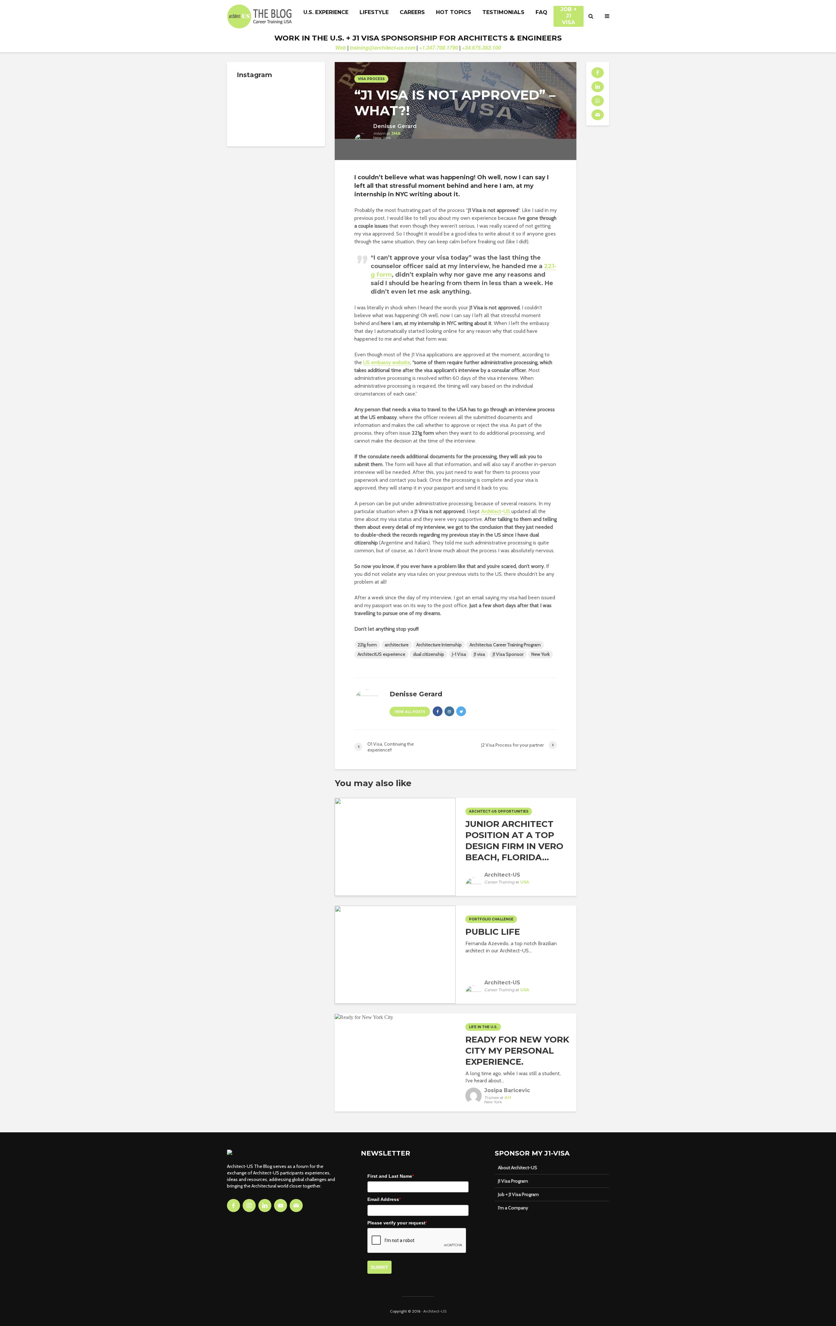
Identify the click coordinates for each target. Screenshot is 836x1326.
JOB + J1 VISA (568, 12)
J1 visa (479, 654)
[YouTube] (280, 1205)
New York (540, 654)
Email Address (384, 1199)
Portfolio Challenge (491, 919)
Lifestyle (374, 12)
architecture (397, 645)
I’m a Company (513, 1208)
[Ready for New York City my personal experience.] (364, 1017)
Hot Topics (453, 12)
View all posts (409, 712)
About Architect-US (517, 1168)
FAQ (541, 12)
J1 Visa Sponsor (508, 654)
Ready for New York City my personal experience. (517, 1050)
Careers (412, 12)
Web (340, 47)
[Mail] (296, 1205)
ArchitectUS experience (381, 654)
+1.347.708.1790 (438, 47)
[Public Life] (395, 954)
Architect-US (495, 511)
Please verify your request (397, 1222)
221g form (367, 645)
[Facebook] (233, 1205)
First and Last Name (390, 1176)
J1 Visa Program (513, 1181)
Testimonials (503, 12)
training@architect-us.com (382, 47)
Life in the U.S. (483, 1027)
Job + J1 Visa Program (518, 1194)
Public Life (492, 932)
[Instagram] (249, 1205)
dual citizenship (428, 654)
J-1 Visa (459, 654)
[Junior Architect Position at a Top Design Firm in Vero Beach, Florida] (395, 846)
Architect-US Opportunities (498, 811)
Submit (379, 1267)
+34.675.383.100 (481, 47)
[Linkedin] (264, 1205)
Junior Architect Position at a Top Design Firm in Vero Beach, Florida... (514, 841)
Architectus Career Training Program (505, 645)
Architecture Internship (439, 645)
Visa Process (371, 79)
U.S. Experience (325, 12)
